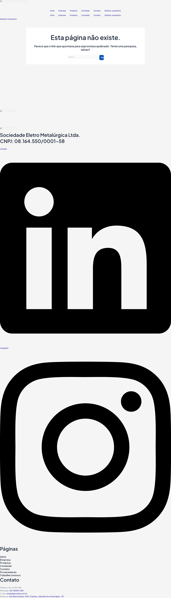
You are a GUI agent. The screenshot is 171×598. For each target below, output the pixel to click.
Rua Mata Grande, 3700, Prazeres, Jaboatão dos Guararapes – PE (36, 596)
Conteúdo (85, 11)
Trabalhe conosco (10, 575)
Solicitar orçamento (112, 11)
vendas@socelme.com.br (16, 594)
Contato (97, 11)
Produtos (73, 11)
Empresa (62, 11)
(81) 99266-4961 (17, 591)
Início (52, 11)
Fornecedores (8, 572)
